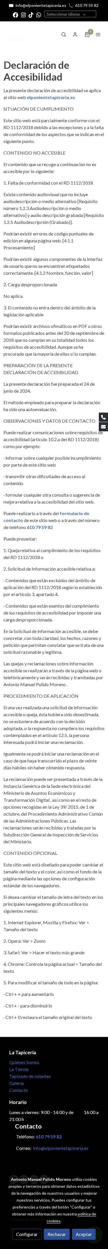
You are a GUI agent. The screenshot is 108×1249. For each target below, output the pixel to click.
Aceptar (84, 1234)
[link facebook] (15, 14)
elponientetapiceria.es (51, 97)
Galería (16, 1083)
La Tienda (19, 1069)
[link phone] (103, 417)
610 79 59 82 (86, 5)
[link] (16, 34)
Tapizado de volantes (30, 1076)
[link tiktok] (31, 14)
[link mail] (103, 426)
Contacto (18, 1090)
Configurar (27, 1234)
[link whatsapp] (38, 14)
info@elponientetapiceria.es (40, 5)
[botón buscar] (63, 34)
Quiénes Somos (24, 1062)
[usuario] (75, 34)
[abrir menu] (98, 34)
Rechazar (57, 1234)
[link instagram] (23, 14)
